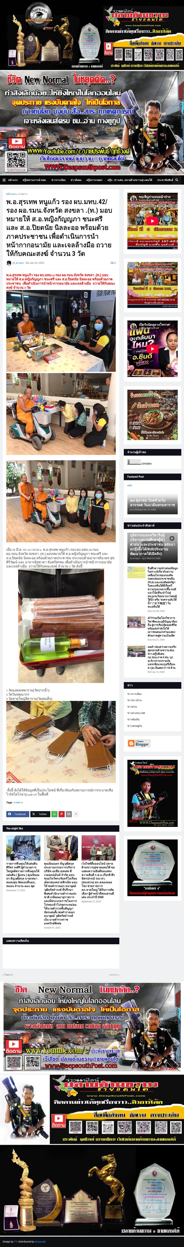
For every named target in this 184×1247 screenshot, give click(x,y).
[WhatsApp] (54, 814)
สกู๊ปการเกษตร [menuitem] (94, 180)
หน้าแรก (11, 194)
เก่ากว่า (113, 974)
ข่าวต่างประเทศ (136, 713)
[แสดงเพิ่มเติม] (76, 814)
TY (15, 1241)
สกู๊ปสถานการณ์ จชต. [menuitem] (34, 180)
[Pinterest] (62, 814)
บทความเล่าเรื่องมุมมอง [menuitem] (54, 189)
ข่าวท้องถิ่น (133, 719)
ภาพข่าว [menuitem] (31, 189)
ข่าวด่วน (132, 706)
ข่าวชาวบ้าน (134, 700)
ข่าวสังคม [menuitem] (76, 180)
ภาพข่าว (22, 194)
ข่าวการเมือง (134, 693)
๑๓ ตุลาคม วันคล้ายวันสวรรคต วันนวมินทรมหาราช (152, 502)
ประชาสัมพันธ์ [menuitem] (165, 180)
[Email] (69, 814)
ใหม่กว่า (8, 974)
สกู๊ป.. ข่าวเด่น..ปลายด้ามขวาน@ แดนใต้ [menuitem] (129, 180)
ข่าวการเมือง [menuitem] (58, 180)
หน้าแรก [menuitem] (13, 180)
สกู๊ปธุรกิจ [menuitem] (16, 189)
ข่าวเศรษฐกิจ (134, 725)
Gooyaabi (40, 1241)
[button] (5, 180)
